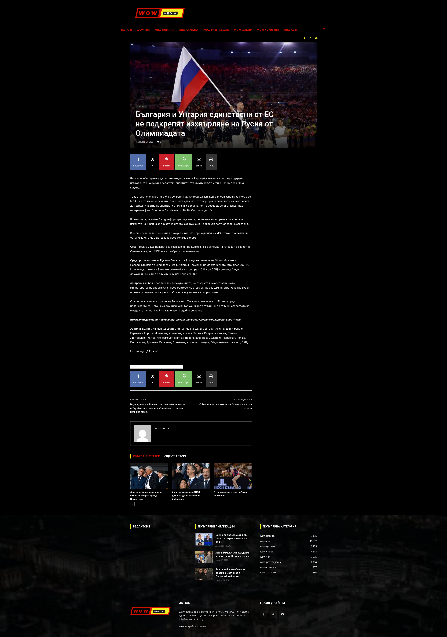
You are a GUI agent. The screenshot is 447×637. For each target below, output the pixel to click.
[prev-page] (132, 504)
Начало (126, 29)
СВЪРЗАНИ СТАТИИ (146, 456)
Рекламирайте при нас (193, 626)
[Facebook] (304, 38)
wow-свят (290, 29)
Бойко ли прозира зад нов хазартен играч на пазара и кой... (231, 538)
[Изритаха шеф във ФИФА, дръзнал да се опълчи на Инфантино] (191, 476)
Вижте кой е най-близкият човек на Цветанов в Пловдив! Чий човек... (231, 573)
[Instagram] (310, 38)
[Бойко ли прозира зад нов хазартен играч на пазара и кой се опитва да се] (204, 539)
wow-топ (143, 29)
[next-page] (138, 504)
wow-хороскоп (268, 29)
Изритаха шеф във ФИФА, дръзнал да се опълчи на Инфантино (186, 495)
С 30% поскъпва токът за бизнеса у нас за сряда (225, 406)
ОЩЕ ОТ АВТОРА (175, 456)
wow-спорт (141, 106)
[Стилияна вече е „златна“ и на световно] (233, 476)
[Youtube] (316, 38)
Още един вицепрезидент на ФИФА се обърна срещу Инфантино (146, 495)
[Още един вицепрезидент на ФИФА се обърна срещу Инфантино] (149, 476)
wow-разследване (216, 29)
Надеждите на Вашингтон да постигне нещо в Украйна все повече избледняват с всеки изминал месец (157, 408)
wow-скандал (189, 29)
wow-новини (164, 29)
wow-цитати (243, 29)
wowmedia (162, 428)
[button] (324, 30)
